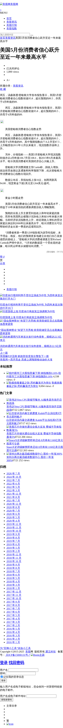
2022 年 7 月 (13, 480)
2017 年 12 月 (13, 591)
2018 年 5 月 (13, 578)
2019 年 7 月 (13, 541)
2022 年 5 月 (13, 487)
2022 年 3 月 (13, 490)
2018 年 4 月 (13, 581)
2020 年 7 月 (13, 510)
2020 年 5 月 (13, 517)
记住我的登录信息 (13, 676)
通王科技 (50, 651)
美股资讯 (11, 21)
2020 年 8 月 (13, 507)
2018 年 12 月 (13, 554)
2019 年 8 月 (13, 537)
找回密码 (16, 663)
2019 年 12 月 (13, 524)
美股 (28, 651)
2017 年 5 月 (13, 615)
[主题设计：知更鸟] (38, 655)
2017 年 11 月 (13, 595)
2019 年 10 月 (13, 531)
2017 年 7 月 (13, 608)
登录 (4, 663)
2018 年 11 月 (13, 558)
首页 (9, 18)
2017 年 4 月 (13, 618)
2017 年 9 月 (13, 601)
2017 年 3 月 (13, 622)
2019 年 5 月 (13, 547)
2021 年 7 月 (13, 500)
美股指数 (11, 28)
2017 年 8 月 (13, 605)
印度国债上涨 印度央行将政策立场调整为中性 (26, 317)
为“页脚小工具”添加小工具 (15, 648)
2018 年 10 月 (13, 561)
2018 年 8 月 (13, 568)
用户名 (4, 670)
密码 (2, 673)
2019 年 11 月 (13, 527)
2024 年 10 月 (13, 477)
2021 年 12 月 (13, 493)
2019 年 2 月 (13, 551)
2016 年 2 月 (13, 639)
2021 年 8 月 (13, 497)
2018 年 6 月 (13, 574)
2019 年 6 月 (13, 544)
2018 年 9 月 (13, 564)
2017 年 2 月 (13, 625)
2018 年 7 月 (13, 571)
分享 (2, 263)
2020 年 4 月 (13, 520)
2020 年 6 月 (13, 514)
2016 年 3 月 (13, 635)
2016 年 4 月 (13, 632)
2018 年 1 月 (13, 588)
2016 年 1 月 (13, 642)
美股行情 (11, 25)
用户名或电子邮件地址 (13, 696)
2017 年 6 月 (13, 612)
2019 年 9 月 (13, 534)
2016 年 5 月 (13, 628)
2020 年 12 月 (13, 504)
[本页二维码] (9, 724)
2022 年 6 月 (13, 483)
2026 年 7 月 (13, 473)
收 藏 (3, 89)
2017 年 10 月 (13, 598)
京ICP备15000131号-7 (17, 655)
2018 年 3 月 (13, 585)
